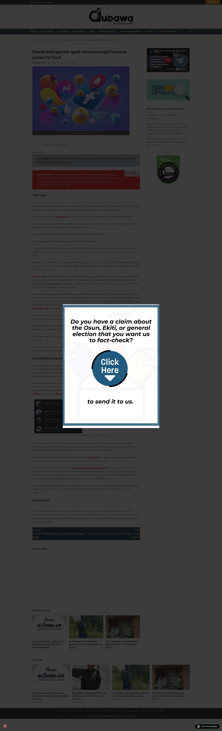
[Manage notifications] (5, 726)
